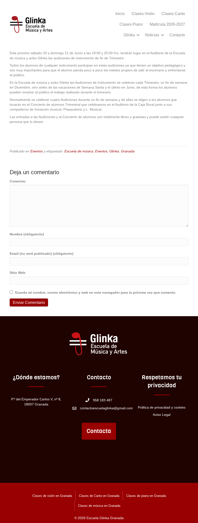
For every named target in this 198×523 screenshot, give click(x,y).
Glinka (129, 35)
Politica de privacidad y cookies (161, 407)
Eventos (36, 151)
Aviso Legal (161, 415)
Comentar (18, 181)
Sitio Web (17, 273)
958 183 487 (102, 400)
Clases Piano (131, 24)
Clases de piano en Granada (146, 496)
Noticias (152, 35)
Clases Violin (143, 14)
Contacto (177, 35)
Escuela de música (78, 151)
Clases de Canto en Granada (99, 496)
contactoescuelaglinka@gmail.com (106, 408)
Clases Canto (173, 14)
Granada (127, 151)
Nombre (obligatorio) (27, 234)
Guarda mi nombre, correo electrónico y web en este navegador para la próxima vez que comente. (95, 292)
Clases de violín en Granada (52, 496)
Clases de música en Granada (99, 506)
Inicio (120, 14)
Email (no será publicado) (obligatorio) (41, 253)
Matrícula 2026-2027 (167, 24)
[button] (138, 35)
